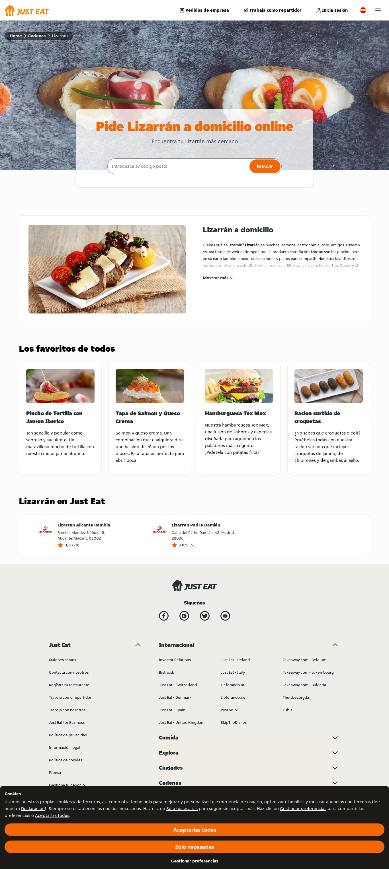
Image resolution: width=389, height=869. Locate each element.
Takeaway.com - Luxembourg (308, 672)
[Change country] (363, 10)
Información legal (64, 747)
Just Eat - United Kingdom (181, 722)
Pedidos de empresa (207, 10)
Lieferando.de (233, 697)
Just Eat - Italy (233, 672)
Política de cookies (65, 760)
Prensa (55, 772)
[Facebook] (163, 616)
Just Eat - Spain (172, 709)
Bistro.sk (166, 672)
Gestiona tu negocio (67, 785)
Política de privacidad (68, 734)
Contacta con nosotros (69, 672)
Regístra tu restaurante (69, 684)
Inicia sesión (335, 10)
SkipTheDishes (234, 722)
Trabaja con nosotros (67, 709)
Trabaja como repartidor (275, 10)
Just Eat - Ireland (235, 659)
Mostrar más (215, 278)
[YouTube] (225, 616)
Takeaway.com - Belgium (304, 659)
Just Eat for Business (67, 722)
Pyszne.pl (229, 709)
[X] (204, 616)
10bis (287, 709)
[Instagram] (184, 616)
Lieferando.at (232, 684)
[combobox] (177, 166)
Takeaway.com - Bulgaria (304, 684)
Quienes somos (62, 659)
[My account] (378, 10)
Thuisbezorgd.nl (297, 697)
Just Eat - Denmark (175, 697)
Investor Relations (175, 659)
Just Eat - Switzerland (178, 684)
